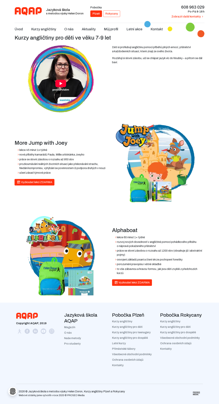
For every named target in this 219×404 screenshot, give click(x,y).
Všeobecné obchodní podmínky (132, 354)
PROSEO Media (76, 395)
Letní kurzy (119, 343)
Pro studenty (72, 343)
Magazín (69, 327)
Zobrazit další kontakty (186, 16)
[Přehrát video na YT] (61, 78)
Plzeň (96, 13)
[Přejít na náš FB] (27, 332)
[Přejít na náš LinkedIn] (35, 332)
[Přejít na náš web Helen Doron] (19, 332)
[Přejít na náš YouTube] (44, 332)
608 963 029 (192, 7)
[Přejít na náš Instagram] (52, 332)
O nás (68, 332)
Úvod (19, 29)
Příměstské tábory (123, 348)
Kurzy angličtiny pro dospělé (130, 337)
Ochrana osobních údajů (127, 359)
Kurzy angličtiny (122, 321)
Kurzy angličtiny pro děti (127, 326)
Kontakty (118, 365)
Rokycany (111, 13)
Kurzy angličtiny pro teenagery (131, 332)
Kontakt (157, 29)
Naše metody (72, 338)
